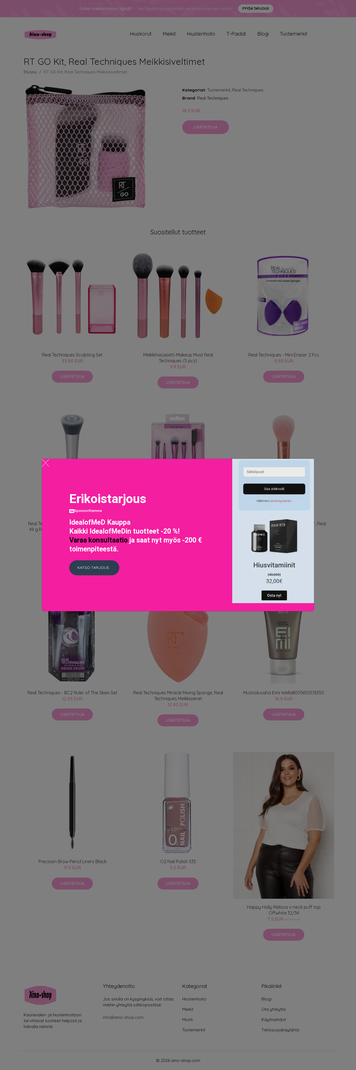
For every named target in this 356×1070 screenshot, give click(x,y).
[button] (94, 567)
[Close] (45, 463)
